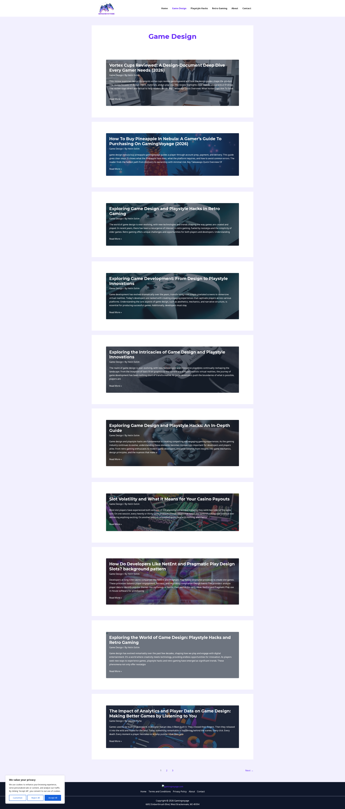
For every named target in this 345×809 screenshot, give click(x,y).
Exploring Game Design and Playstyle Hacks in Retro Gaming (164, 211)
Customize (17, 797)
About (192, 791)
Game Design (116, 75)
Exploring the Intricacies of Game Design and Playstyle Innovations (167, 355)
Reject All (35, 797)
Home (143, 791)
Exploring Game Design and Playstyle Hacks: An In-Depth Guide (169, 428)
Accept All (53, 797)
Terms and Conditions (160, 791)
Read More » (115, 99)
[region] (35, 789)
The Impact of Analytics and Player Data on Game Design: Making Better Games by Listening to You (170, 713)
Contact (201, 791)
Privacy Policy (180, 791)
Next (249, 770)
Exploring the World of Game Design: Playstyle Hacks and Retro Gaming (170, 640)
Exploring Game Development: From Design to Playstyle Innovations (168, 281)
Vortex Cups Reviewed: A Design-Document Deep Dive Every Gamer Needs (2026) (167, 68)
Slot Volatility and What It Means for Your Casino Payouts (169, 499)
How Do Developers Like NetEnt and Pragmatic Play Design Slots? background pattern (172, 566)
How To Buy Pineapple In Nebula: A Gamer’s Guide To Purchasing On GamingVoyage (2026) (165, 141)
